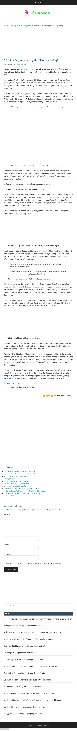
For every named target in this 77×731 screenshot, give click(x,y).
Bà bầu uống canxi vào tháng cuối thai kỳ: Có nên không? (28, 680)
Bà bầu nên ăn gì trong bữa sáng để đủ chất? (23, 687)
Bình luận (7, 514)
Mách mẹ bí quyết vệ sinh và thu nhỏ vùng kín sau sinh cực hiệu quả (32, 700)
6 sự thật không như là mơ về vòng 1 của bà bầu (24, 673)
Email (6, 545)
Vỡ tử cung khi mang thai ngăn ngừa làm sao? (23, 659)
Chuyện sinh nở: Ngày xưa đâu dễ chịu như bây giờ (21, 488)
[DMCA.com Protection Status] (4, 730)
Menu (40, 2)
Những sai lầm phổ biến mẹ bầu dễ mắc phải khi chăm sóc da (24, 491)
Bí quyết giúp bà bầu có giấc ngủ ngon (16, 481)
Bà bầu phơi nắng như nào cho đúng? (19, 653)
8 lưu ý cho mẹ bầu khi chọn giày (15, 486)
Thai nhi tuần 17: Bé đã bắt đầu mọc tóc (17, 484)
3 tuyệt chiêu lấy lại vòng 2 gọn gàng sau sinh (23, 714)
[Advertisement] (38, 45)
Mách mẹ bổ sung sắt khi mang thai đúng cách (19, 471)
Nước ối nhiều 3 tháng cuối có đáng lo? (17, 476)
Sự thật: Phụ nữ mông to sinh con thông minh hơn (25, 707)
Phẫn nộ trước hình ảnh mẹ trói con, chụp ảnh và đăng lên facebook (32, 632)
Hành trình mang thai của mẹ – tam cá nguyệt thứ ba (21, 474)
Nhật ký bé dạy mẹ (10, 479)
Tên (5, 535)
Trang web (7, 554)
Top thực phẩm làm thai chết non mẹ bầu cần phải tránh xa (28, 639)
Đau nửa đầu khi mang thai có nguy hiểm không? (24, 646)
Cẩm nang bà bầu (17, 496)
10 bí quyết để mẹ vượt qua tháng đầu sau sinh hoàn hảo (23, 493)
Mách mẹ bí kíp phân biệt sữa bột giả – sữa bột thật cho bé (29, 693)
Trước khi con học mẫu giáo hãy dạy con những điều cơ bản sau (31, 666)
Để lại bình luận (21, 64)
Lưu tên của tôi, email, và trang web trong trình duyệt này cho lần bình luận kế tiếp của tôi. (36, 563)
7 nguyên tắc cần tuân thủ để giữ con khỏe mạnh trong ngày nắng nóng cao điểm (38, 619)
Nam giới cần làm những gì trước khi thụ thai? (23, 626)
